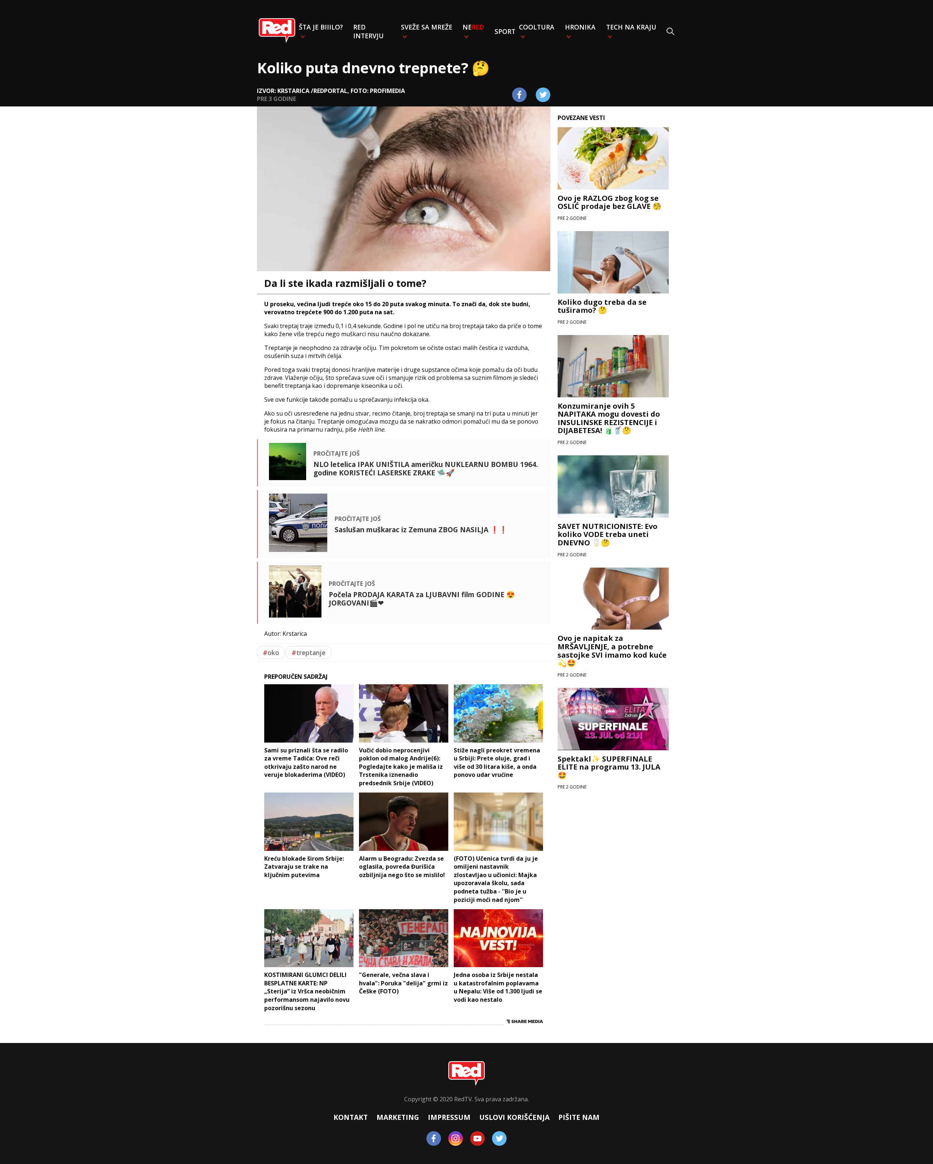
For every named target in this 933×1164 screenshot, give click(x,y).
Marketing (397, 1117)
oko (271, 652)
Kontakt (350, 1117)
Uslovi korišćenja (514, 1117)
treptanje (308, 652)
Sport (505, 31)
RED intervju (368, 31)
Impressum (449, 1117)
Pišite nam (579, 1117)
